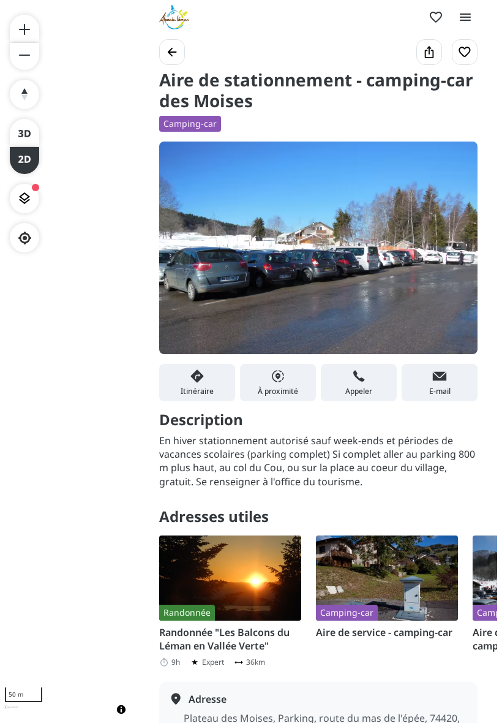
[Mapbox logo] (11, 712)
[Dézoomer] (24, 56)
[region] (67, 361)
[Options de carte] (24, 198)
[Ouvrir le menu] (465, 17)
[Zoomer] (24, 28)
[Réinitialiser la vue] (24, 94)
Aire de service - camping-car (384, 632)
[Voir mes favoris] (436, 17)
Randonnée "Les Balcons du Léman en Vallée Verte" (224, 639)
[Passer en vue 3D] (24, 132)
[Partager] (429, 52)
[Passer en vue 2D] (24, 160)
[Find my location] (25, 238)
